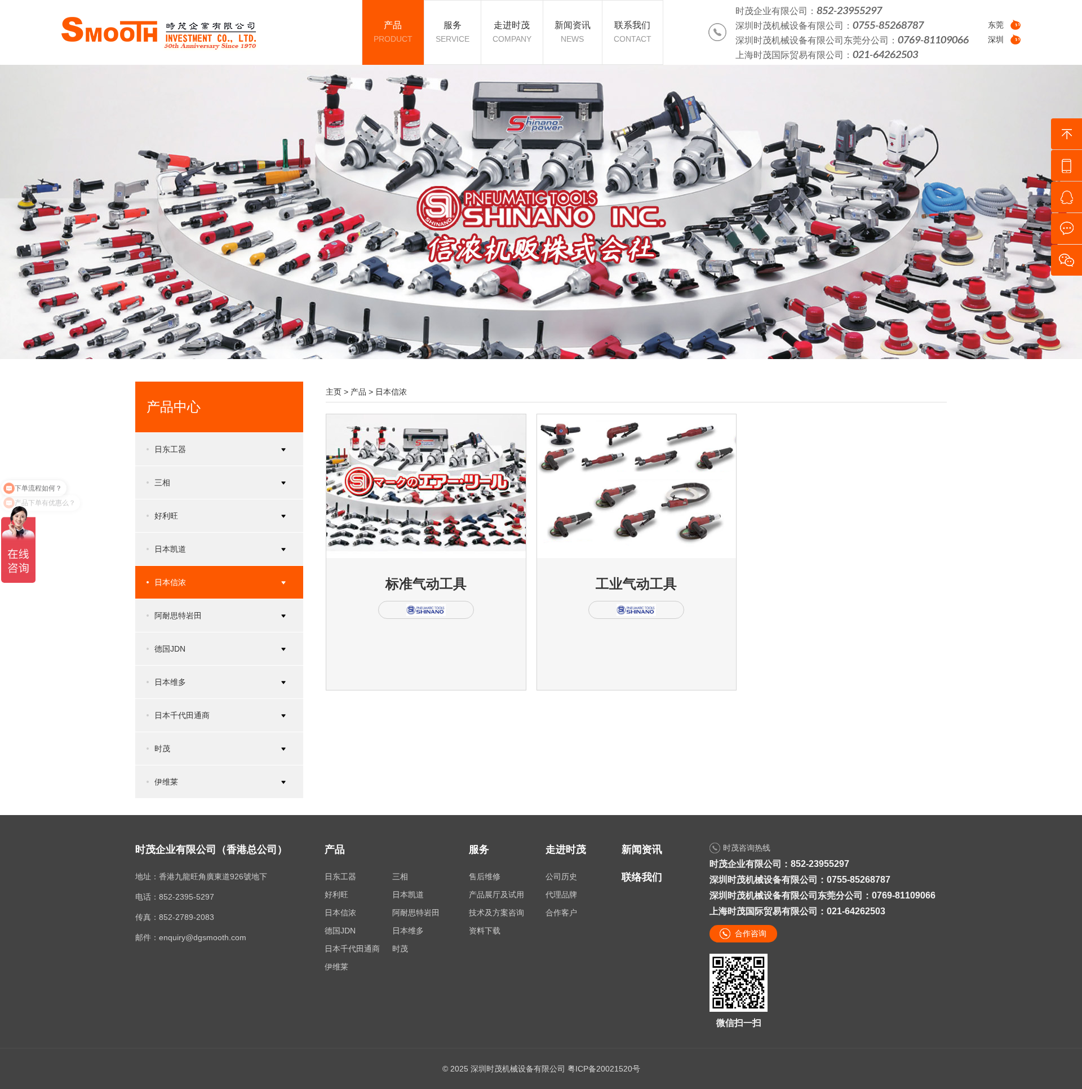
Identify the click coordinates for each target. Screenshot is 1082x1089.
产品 (358, 391)
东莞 (996, 24)
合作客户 (561, 912)
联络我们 (642, 877)
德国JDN (340, 930)
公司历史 (561, 876)
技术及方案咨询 (496, 912)
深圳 (996, 39)
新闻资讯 (642, 849)
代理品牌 (561, 894)
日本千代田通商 (352, 948)
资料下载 (484, 930)
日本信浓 (391, 391)
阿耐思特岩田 (416, 912)
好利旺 (336, 894)
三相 (400, 876)
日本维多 (408, 930)
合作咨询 (750, 933)
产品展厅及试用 (496, 894)
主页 (334, 391)
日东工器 (340, 876)
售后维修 (484, 876)
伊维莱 (336, 966)
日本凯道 (408, 894)
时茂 (400, 948)
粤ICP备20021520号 (603, 1068)
